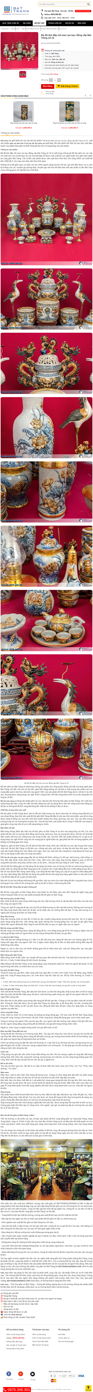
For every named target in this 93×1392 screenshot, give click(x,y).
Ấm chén (27, 23)
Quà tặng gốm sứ (10, 23)
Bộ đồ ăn (69, 23)
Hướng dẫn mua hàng (50, 92)
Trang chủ (5, 29)
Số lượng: (45, 80)
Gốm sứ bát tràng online (15, 1334)
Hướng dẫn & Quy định (15, 1349)
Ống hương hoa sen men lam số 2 (69, 102)
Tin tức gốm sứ (64, 1338)
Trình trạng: (45, 74)
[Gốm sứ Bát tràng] (16, 10)
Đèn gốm (82, 23)
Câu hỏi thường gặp (66, 1341)
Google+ (21, 1379)
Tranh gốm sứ (55, 23)
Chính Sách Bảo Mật (40, 1341)
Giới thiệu (62, 1334)
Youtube (33, 1380)
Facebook (9, 1379)
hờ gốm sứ (40, 143)
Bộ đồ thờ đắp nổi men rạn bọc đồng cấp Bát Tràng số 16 (44, 29)
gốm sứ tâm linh (17, 143)
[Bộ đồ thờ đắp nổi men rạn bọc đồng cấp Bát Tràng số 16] (19, 51)
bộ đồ (32, 143)
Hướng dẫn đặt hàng (14, 1341)
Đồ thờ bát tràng (7, 801)
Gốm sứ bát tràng (39, 1334)
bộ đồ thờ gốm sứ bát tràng (16, 857)
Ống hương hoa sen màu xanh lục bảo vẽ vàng (23, 123)
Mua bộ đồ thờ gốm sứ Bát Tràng (14, 1115)
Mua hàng (47, 86)
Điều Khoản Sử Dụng (40, 1345)
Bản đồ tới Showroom (83, 11)
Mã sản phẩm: (45, 43)
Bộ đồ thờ (39, 23)
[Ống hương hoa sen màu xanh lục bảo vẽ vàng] (23, 111)
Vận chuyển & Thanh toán (16, 1345)
